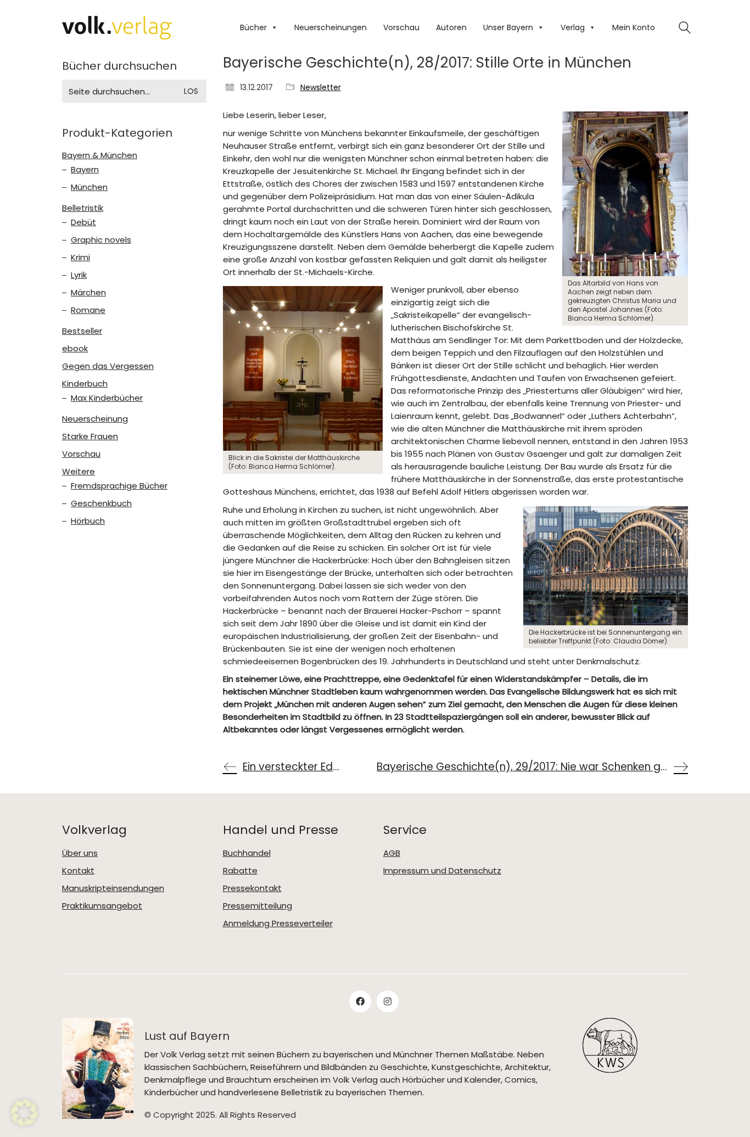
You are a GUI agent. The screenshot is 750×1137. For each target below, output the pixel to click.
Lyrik (79, 275)
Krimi (80, 257)
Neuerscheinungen (330, 27)
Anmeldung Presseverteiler (278, 923)
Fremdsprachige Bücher (119, 485)
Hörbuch (88, 521)
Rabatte (240, 870)
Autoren (451, 27)
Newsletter (320, 87)
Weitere (78, 471)
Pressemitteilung (257, 905)
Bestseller (82, 331)
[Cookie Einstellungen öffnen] (24, 1123)
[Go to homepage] (117, 28)
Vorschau (401, 27)
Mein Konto (633, 27)
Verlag (573, 27)
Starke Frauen (90, 436)
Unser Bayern (508, 27)
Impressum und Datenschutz (442, 870)
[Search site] (685, 28)
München (89, 187)
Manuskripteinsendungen (113, 888)
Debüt (83, 222)
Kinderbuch (85, 383)
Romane (88, 310)
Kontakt (78, 870)
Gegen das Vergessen (108, 366)
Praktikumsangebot (102, 905)
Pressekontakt (252, 888)
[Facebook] (360, 1001)
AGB (391, 853)
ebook (75, 348)
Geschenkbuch (101, 503)
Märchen (88, 292)
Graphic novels (101, 239)
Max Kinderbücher (107, 398)
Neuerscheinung (95, 418)
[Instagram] (388, 1001)
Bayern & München (99, 155)
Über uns (80, 853)
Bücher (253, 27)
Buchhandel (247, 853)
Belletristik (82, 208)
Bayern (85, 169)
